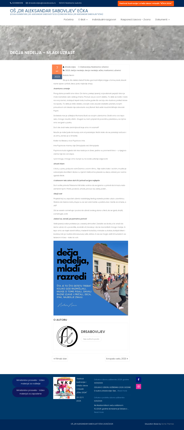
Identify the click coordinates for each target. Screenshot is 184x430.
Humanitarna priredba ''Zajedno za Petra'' (36, 6)
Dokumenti (161, 21)
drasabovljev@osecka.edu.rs (42, 3)
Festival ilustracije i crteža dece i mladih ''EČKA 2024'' (145, 3)
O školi (81, 21)
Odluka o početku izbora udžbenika (109, 397)
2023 (67, 70)
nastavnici (108, 70)
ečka (101, 70)
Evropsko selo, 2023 (116, 358)
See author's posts (91, 339)
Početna (68, 21)
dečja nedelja (77, 70)
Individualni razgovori (104, 21)
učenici (117, 70)
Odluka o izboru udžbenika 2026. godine (111, 379)
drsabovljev (70, 67)
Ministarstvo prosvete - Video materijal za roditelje (31, 382)
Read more (122, 391)
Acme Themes (167, 424)
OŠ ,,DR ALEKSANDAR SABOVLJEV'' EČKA (49, 13)
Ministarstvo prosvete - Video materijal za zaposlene (31, 392)
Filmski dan (61, 358)
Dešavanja (85, 67)
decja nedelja (91, 70)
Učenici (105, 67)
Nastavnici (96, 67)
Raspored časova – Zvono (136, 21)
